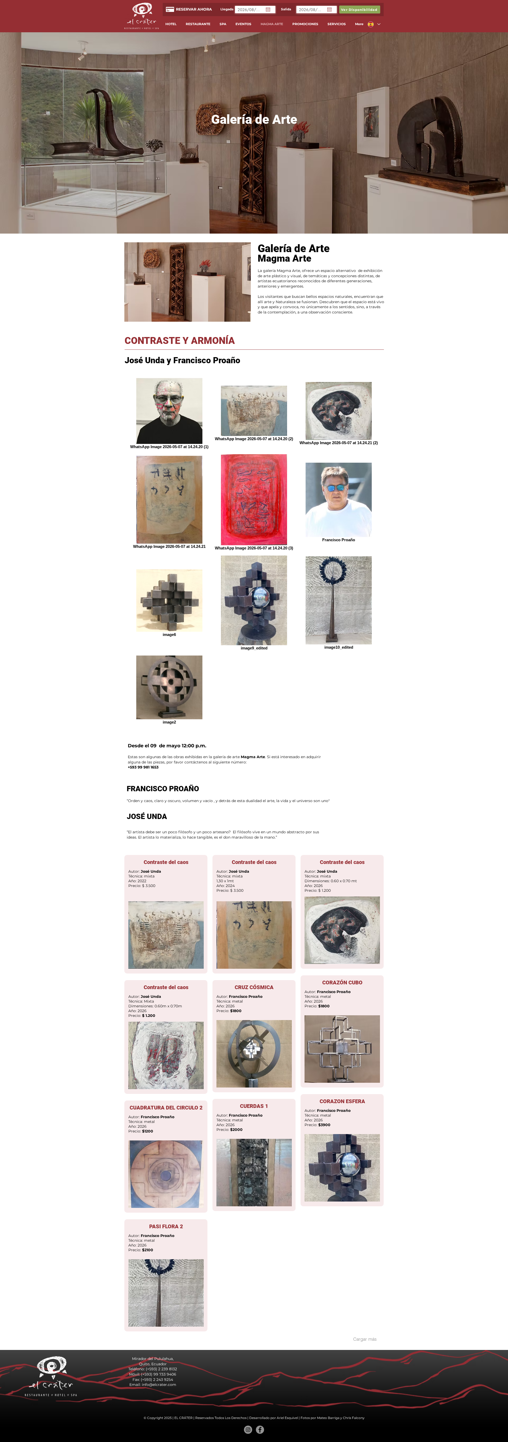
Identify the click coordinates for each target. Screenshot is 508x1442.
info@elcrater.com (159, 1384)
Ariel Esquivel (287, 1418)
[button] (184, 282)
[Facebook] (260, 1430)
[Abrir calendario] (268, 9)
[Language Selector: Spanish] (374, 24)
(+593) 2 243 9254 (157, 1379)
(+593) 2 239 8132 (161, 1369)
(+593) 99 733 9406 (158, 1374)
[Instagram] (248, 1430)
